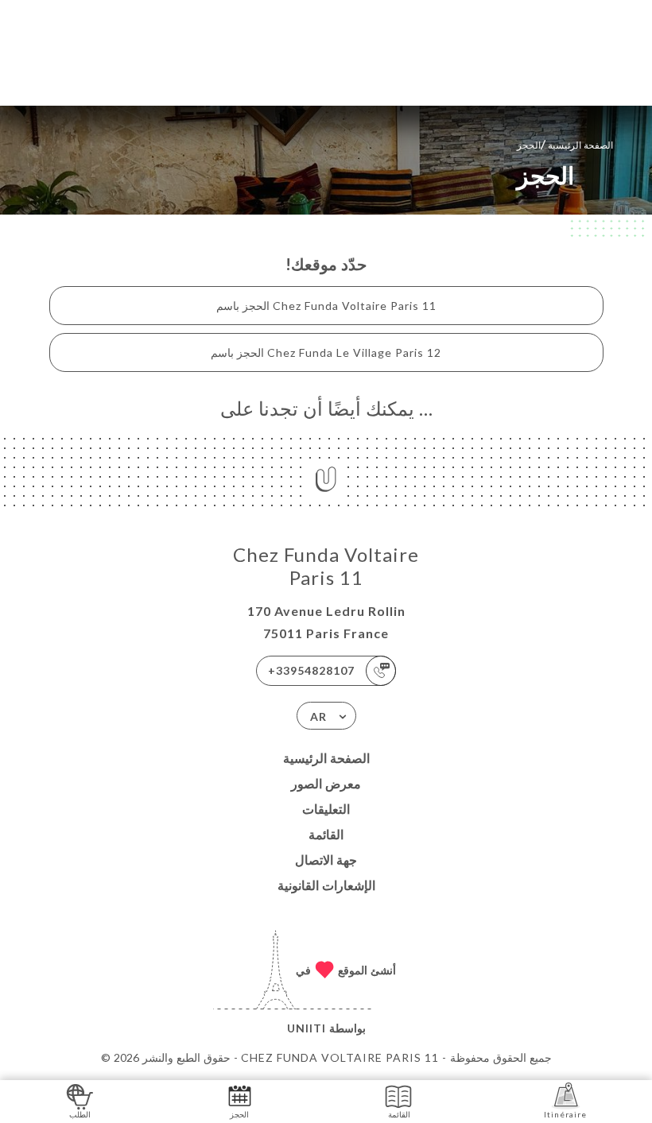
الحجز (239, 1114)
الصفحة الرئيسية (326, 757)
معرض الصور (326, 783)
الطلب (80, 1114)
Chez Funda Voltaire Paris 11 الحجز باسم (326, 305)
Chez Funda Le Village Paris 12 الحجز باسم (326, 352)
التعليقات (326, 808)
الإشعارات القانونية (326, 885)
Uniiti (306, 1028)
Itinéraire (565, 1114)
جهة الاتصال (326, 859)
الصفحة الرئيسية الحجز (565, 143)
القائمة (326, 834)
